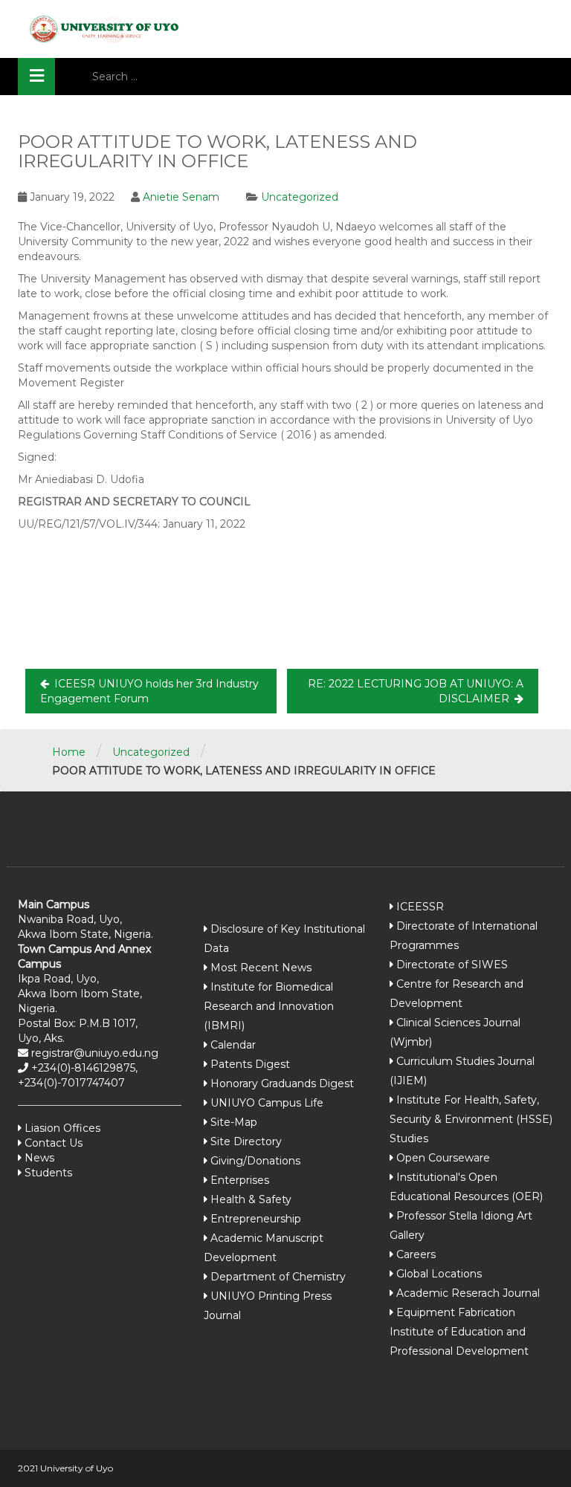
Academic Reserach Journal (468, 1293)
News (38, 1157)
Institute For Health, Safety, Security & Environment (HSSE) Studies (471, 1119)
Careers (416, 1254)
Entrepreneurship (255, 1218)
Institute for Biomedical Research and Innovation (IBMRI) (269, 1006)
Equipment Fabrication (455, 1312)
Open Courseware (443, 1157)
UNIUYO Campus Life (266, 1102)
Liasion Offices (61, 1128)
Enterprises (239, 1180)
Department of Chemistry (278, 1276)
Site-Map (233, 1122)
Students (47, 1172)
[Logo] (99, 29)
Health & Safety (250, 1199)
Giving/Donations (255, 1160)
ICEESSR (420, 906)
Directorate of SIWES (452, 964)
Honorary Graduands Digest (282, 1083)
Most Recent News (261, 967)
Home (69, 752)
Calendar (233, 1045)
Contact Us (52, 1143)
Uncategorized (299, 197)
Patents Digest (250, 1064)
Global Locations (439, 1273)
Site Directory (246, 1141)
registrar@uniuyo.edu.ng (93, 1053)
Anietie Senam (181, 197)
